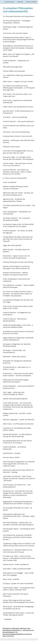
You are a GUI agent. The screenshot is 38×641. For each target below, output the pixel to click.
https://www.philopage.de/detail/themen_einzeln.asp (17, 634)
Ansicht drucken (9, 2)
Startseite (20, 2)
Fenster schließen (31, 2)
